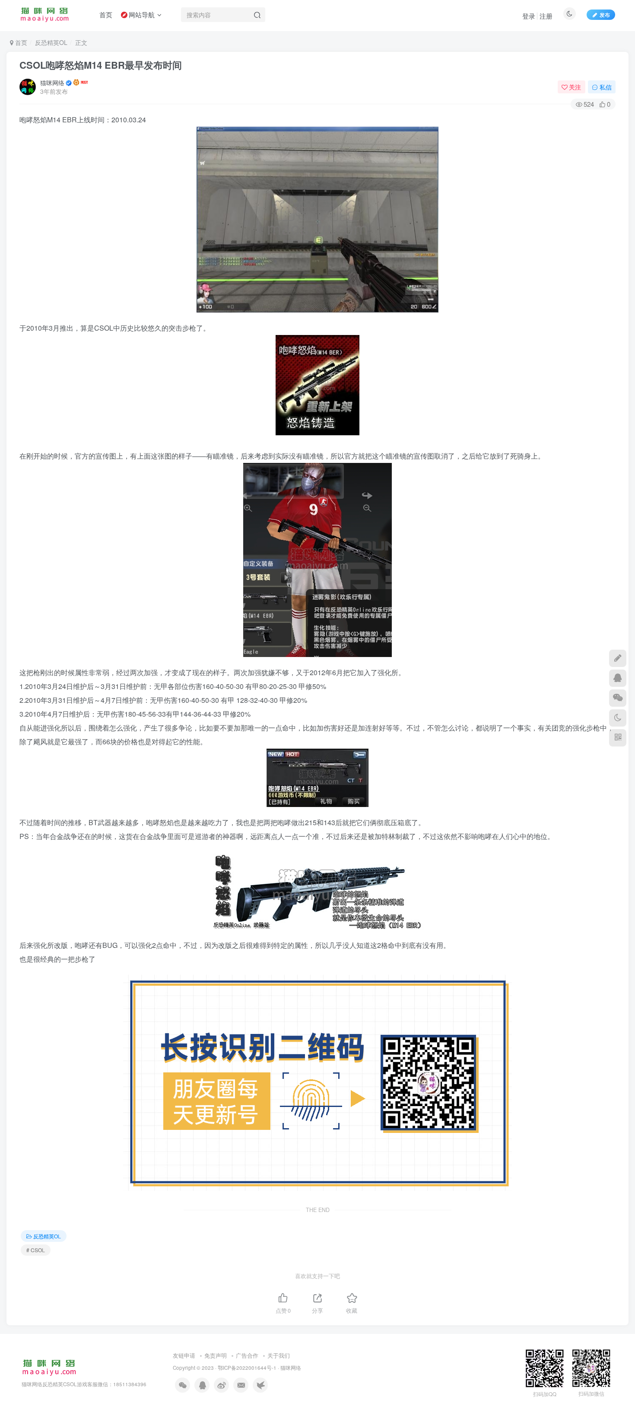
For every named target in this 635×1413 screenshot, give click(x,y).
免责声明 (215, 1355)
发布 (605, 14)
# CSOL (35, 1250)
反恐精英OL (51, 42)
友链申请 (184, 1355)
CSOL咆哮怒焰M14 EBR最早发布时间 (100, 65)
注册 (546, 15)
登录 (528, 15)
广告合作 (247, 1355)
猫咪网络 (52, 82)
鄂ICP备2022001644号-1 (247, 1367)
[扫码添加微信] (617, 698)
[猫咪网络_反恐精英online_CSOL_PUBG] (49, 1366)
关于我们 (278, 1355)
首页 (20, 42)
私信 (606, 87)
